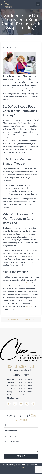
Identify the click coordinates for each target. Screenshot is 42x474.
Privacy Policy (13, 466)
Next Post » (29, 319)
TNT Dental (21, 467)
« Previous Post (14, 319)
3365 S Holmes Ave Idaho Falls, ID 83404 (21, 370)
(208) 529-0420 (21, 366)
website (29, 306)
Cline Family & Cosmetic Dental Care (17, 283)
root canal (9, 91)
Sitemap (5, 466)
